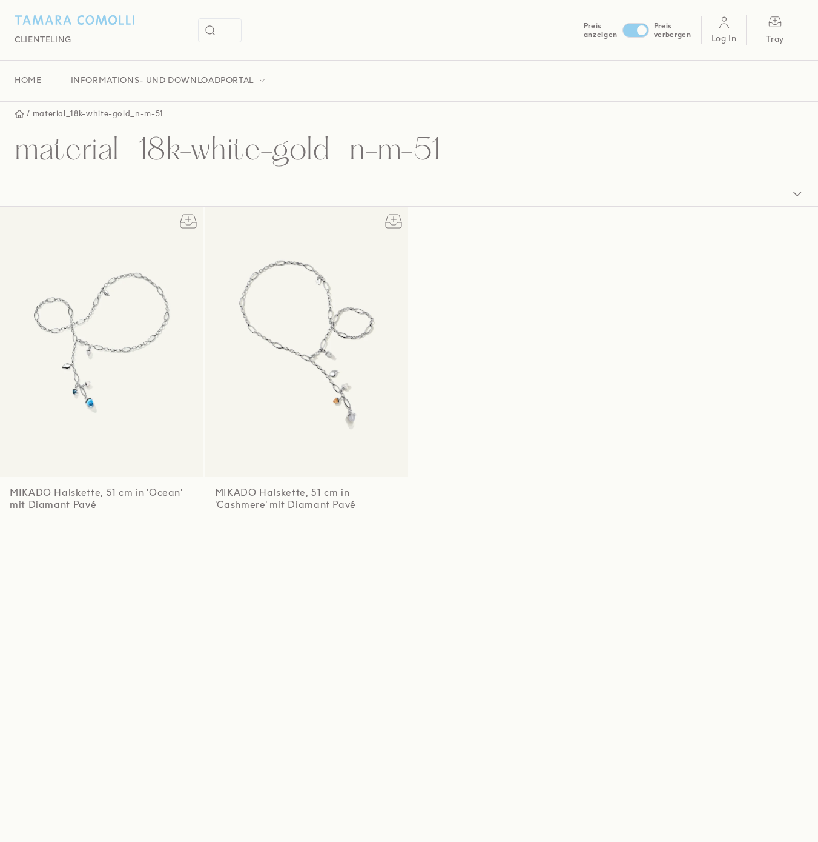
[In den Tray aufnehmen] (188, 221)
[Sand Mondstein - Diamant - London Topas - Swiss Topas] (30, 538)
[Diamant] (61, 538)
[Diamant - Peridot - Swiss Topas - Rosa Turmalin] (94, 538)
